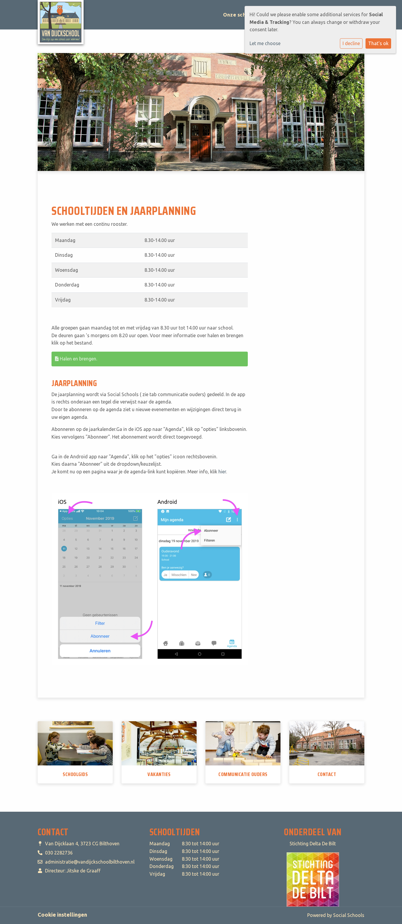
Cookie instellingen (62, 914)
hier (222, 471)
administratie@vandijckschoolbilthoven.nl (89, 861)
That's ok (378, 43)
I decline (351, 43)
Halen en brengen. (78, 358)
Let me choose (265, 43)
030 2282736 (59, 852)
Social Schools (348, 915)
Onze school (239, 14)
